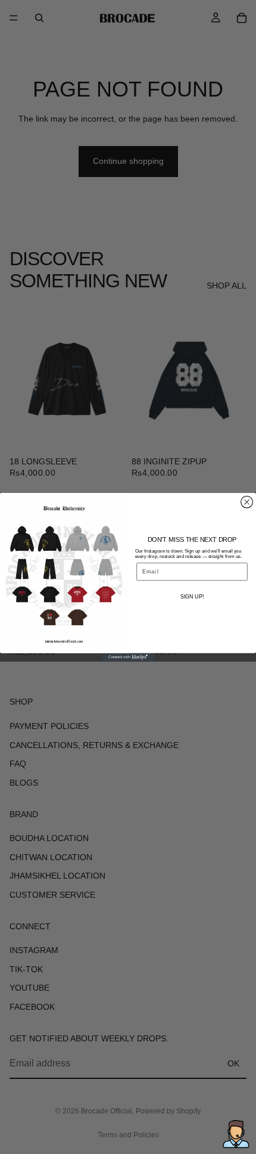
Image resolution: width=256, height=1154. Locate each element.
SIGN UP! (192, 596)
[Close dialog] (247, 502)
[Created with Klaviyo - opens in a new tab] (128, 657)
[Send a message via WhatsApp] (236, 1134)
